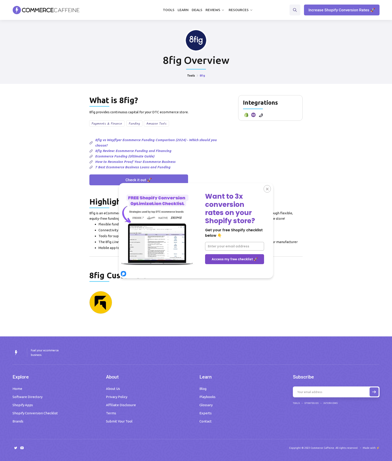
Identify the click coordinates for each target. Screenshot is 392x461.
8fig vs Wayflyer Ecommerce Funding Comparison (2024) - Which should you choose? (156, 142)
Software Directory (27, 397)
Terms (111, 413)
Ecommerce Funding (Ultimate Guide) (124, 156)
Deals (197, 10)
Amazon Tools (156, 123)
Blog (202, 389)
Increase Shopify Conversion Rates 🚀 (342, 10)
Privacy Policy (116, 397)
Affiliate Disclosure (121, 405)
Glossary (206, 405)
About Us (113, 389)
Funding (134, 123)
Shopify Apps (22, 405)
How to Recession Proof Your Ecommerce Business (135, 162)
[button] (215, 9)
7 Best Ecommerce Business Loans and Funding (132, 167)
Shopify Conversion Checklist (35, 413)
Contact (205, 421)
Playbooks (207, 397)
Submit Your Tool (119, 421)
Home (17, 389)
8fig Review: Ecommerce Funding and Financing (133, 151)
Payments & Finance (107, 123)
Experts (205, 413)
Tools (168, 10)
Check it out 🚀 (138, 180)
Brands (17, 421)
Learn (183, 10)
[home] (46, 9)
